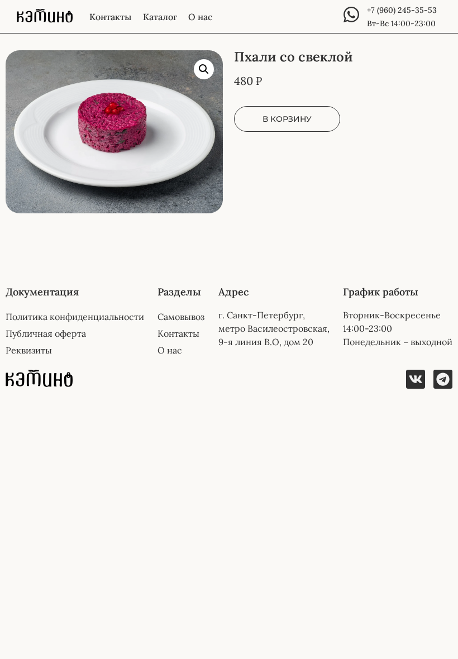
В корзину (287, 119)
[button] (204, 69)
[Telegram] (442, 379)
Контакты (110, 16)
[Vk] (415, 379)
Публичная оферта (46, 333)
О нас (200, 16)
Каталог (160, 16)
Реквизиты (29, 350)
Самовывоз (181, 316)
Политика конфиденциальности (75, 316)
